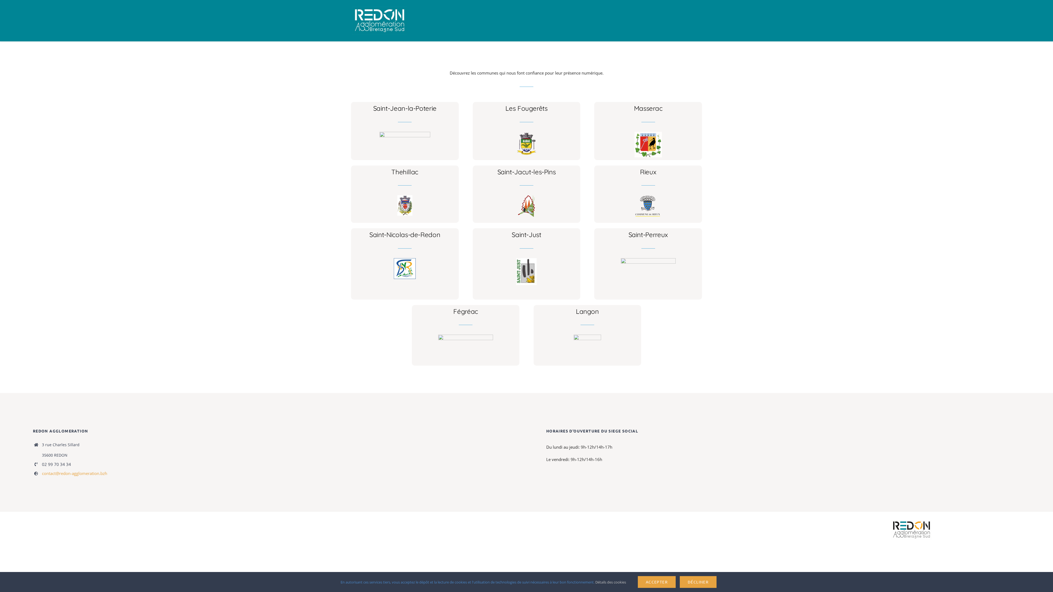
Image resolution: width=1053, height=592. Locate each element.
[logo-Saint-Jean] (405, 133)
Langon (587, 311)
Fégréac (465, 311)
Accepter (657, 581)
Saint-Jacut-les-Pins (526, 172)
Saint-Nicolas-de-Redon (404, 234)
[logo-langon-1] (587, 336)
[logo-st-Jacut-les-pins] (526, 197)
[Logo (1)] (405, 260)
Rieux (648, 172)
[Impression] (379, 9)
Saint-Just (526, 234)
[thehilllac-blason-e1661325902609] (404, 197)
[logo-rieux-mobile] (648, 197)
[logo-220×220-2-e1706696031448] (526, 260)
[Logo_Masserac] (648, 133)
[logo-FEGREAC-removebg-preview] (465, 336)
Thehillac (404, 172)
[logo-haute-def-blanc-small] (911, 521)
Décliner (698, 581)
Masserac (648, 108)
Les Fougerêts (526, 108)
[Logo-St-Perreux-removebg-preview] (648, 260)
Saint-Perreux (648, 234)
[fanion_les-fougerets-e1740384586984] (526, 133)
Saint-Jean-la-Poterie (405, 108)
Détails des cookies (611, 582)
